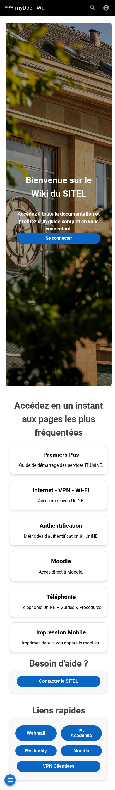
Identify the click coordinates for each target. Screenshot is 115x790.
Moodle (81, 750)
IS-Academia (81, 733)
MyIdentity (36, 750)
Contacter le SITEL (58, 681)
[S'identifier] (106, 8)
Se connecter (58, 238)
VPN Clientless (59, 766)
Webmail (36, 733)
